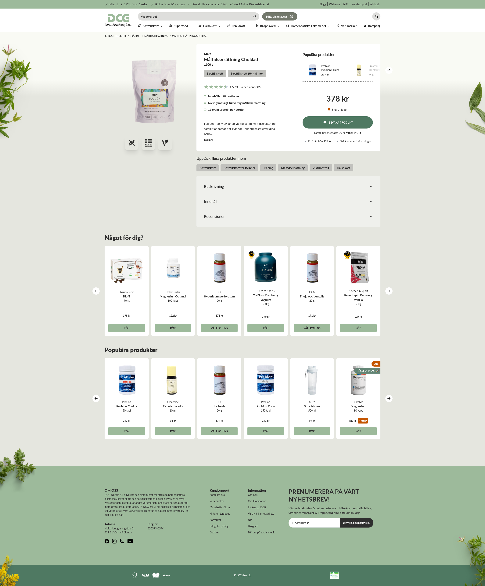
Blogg (322, 4)
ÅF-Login (375, 4)
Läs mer (208, 140)
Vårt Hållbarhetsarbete (261, 513)
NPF (345, 4)
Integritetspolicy (219, 526)
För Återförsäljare (220, 507)
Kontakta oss (217, 495)
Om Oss (252, 495)
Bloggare (253, 526)
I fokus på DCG (257, 507)
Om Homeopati (257, 501)
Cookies (214, 532)
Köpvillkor (215, 520)
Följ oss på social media (261, 532)
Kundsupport (359, 4)
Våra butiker (217, 501)
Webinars (334, 4)
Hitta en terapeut (220, 513)
